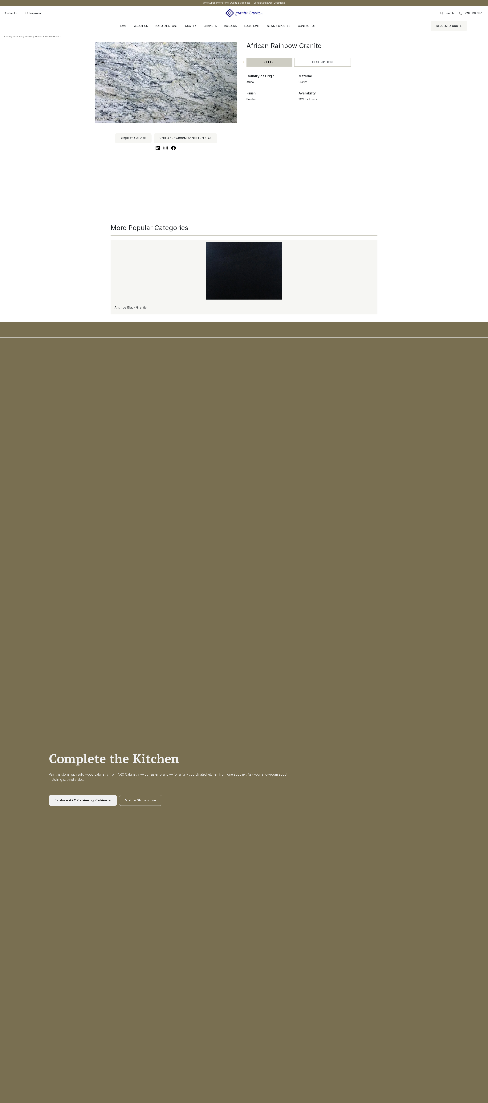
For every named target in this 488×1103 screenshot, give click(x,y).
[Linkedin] (20, 388)
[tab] (269, 62)
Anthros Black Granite (130, 307)
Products (18, 36)
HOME (123, 25)
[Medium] (20, 393)
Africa (250, 82)
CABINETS (210, 25)
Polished (251, 99)
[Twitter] (20, 383)
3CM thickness (308, 99)
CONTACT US (306, 25)
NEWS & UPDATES (278, 25)
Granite (29, 36)
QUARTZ (190, 25)
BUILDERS (230, 25)
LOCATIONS (251, 25)
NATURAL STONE (166, 25)
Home (7, 36)
